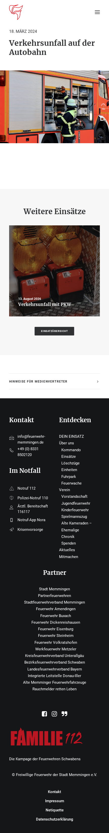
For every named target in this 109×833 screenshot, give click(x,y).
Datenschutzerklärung (54, 819)
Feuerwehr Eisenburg (55, 629)
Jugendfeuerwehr (75, 503)
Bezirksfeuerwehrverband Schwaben (54, 662)
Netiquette (55, 810)
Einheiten (69, 469)
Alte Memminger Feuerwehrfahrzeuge (54, 682)
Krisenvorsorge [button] (30, 529)
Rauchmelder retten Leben (54, 689)
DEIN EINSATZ (71, 436)
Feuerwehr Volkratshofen (55, 642)
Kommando (71, 450)
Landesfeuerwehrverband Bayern (54, 669)
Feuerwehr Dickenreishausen (55, 622)
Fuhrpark (68, 476)
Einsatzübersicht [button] (54, 331)
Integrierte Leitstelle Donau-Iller (54, 676)
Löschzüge (70, 463)
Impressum (54, 801)
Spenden (68, 543)
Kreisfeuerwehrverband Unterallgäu (54, 655)
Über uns (66, 443)
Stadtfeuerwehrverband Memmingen (54, 602)
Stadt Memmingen (54, 589)
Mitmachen (68, 556)
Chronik (68, 536)
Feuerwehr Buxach (55, 615)
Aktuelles (67, 550)
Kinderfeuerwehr (75, 510)
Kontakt (54, 792)
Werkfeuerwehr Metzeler (55, 649)
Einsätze (68, 456)
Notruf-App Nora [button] (31, 520)
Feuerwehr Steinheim (56, 635)
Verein (64, 490)
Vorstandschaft (74, 496)
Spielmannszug (74, 516)
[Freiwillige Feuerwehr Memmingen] (16, 12)
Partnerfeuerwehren (54, 595)
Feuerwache (71, 483)
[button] (44, 715)
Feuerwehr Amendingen (56, 609)
